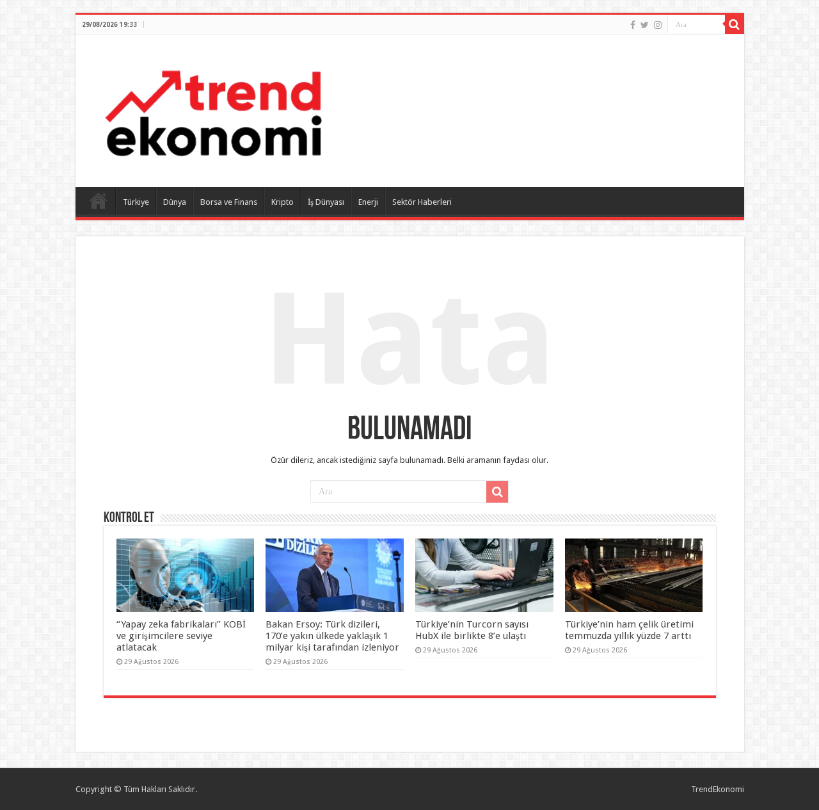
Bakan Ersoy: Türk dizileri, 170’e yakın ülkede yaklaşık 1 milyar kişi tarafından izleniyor (332, 636)
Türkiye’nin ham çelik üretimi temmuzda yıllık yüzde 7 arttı (629, 630)
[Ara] (734, 24)
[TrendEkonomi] (213, 108)
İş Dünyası (326, 202)
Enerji (368, 202)
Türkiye (136, 202)
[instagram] (658, 25)
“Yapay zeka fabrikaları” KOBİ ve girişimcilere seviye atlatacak (181, 636)
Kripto (282, 202)
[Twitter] (644, 25)
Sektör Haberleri (422, 202)
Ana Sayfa (98, 200)
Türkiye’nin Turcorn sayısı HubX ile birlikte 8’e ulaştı (472, 630)
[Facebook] (633, 25)
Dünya (174, 202)
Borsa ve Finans (228, 202)
